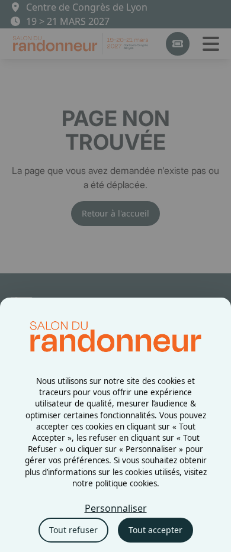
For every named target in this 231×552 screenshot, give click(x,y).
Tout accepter (155, 529)
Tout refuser (73, 529)
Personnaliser (116, 508)
